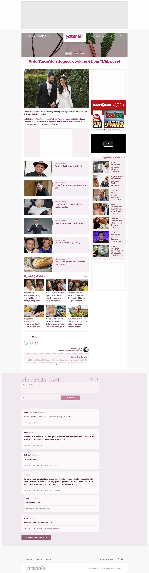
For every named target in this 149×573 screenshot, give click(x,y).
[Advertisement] (56, 142)
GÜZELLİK (97, 36)
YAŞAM (110, 36)
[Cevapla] (38, 423)
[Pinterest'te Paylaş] (36, 343)
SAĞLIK (104, 36)
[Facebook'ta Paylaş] (26, 343)
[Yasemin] (74, 37)
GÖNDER (70, 398)
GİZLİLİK (39, 559)
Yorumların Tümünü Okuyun (35, 537)
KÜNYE (48, 559)
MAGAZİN (68, 53)
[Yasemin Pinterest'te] (34, 36)
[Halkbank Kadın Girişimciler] (42, 36)
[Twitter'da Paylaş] (31, 343)
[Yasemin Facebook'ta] (27, 36)
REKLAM (29, 559)
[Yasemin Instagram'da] (30, 36)
